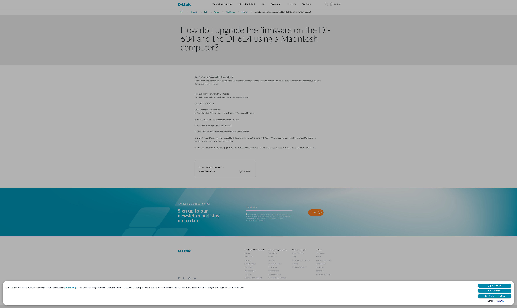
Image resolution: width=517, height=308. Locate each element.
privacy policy (70, 287)
